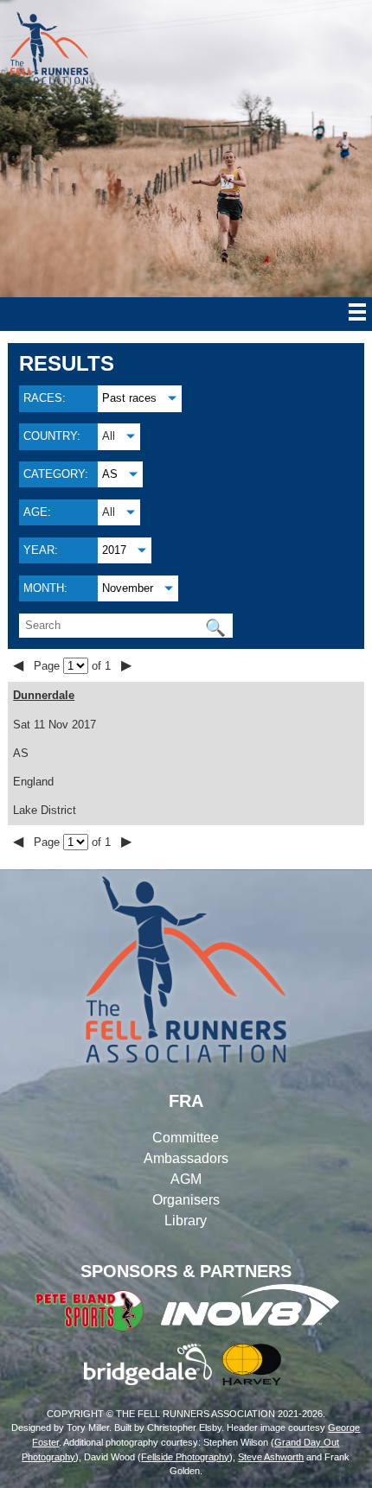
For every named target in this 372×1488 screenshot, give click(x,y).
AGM (186, 1179)
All (108, 435)
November (127, 588)
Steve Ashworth (271, 1457)
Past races (129, 397)
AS (110, 473)
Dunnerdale (43, 695)
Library (185, 1220)
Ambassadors (186, 1158)
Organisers (186, 1199)
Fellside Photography (185, 1457)
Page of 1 (74, 665)
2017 (114, 550)
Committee (185, 1137)
